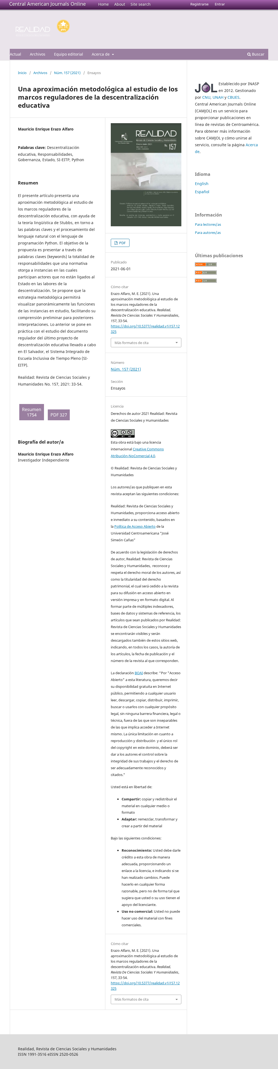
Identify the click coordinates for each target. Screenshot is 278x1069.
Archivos (37, 54)
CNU (206, 97)
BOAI (139, 672)
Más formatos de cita (132, 342)
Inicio (22, 72)
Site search (141, 4)
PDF (122, 242)
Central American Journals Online (47, 4)
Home (103, 4)
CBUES (233, 97)
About (119, 4)
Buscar (257, 54)
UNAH (218, 97)
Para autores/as (208, 232)
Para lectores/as (208, 224)
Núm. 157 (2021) (67, 72)
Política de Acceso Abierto (135, 526)
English (201, 183)
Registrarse (199, 4)
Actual (15, 54)
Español (202, 191)
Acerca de (101, 54)
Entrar (220, 4)
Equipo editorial (68, 54)
